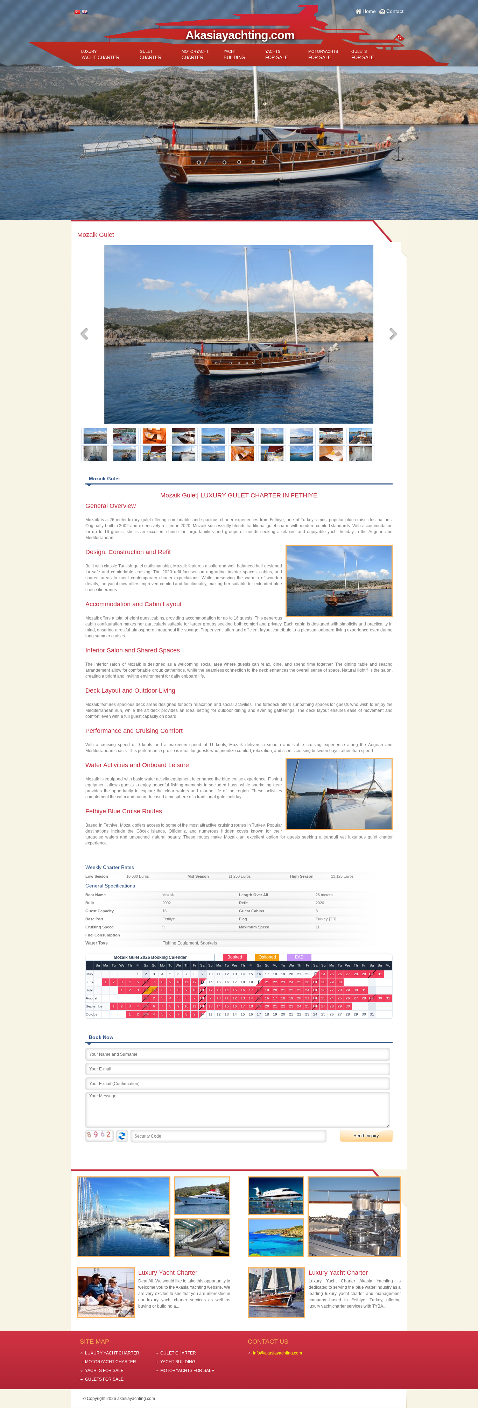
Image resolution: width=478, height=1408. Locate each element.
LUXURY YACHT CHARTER (112, 1353)
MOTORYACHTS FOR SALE (187, 1370)
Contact (394, 11)
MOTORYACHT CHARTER (110, 1361)
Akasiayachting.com (239, 35)
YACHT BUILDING (177, 1361)
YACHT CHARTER (100, 54)
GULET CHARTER (178, 1353)
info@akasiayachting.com (277, 1353)
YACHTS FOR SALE (104, 1370)
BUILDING (234, 54)
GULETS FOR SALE (104, 1379)
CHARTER (150, 54)
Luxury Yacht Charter (167, 1272)
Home (369, 11)
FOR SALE (276, 54)
